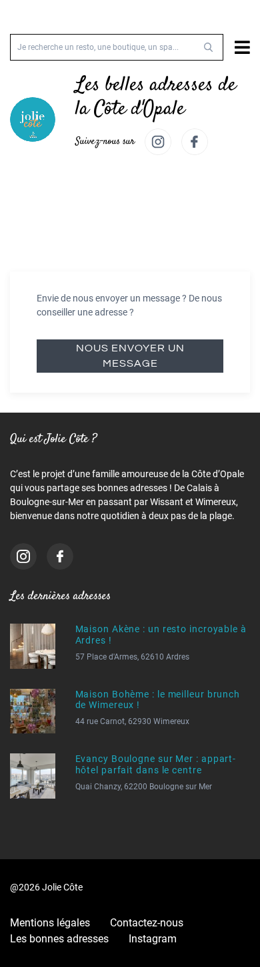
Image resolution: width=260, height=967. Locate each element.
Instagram (153, 938)
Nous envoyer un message (130, 356)
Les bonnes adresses (59, 938)
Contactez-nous (146, 922)
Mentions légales (50, 922)
